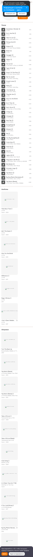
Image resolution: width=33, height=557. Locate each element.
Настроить (22, 13)
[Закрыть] (26, 8)
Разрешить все (10, 13)
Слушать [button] (23, 17)
